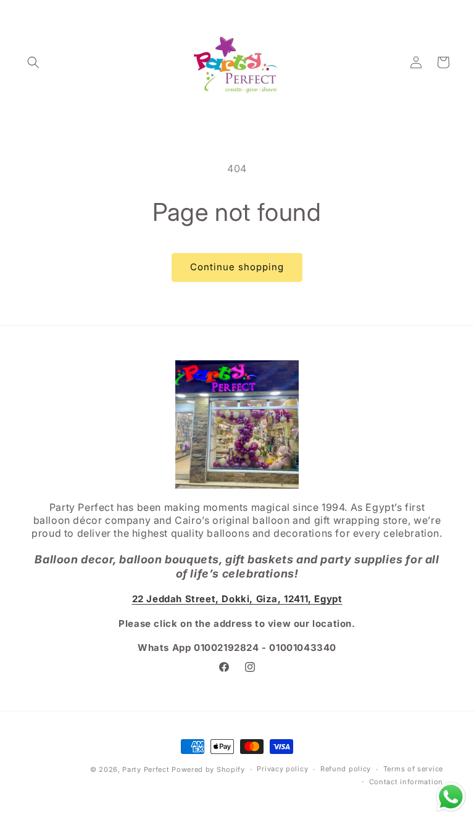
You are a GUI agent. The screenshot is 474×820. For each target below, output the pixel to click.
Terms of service (413, 768)
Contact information (406, 781)
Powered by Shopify (208, 769)
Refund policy (345, 768)
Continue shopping (237, 267)
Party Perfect (145, 769)
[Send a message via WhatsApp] (451, 797)
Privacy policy (282, 768)
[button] (33, 62)
